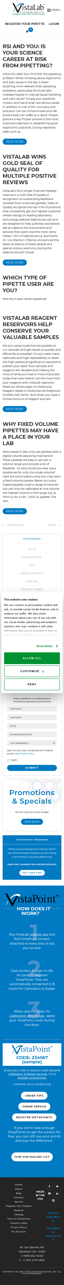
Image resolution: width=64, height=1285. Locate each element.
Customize (29, 671)
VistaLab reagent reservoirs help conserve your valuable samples (31, 327)
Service (19, 1201)
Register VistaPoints (34, 1117)
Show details (44, 646)
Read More (14, 141)
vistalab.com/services (31, 1078)
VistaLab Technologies (32, 10)
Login (54, 24)
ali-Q (32, 549)
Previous (15, 525)
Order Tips (34, 1095)
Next (53, 525)
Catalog (18, 1214)
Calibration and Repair (27, 1016)
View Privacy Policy (24, 753)
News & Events (32, 573)
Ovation (32, 581)
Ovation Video (18, 1223)
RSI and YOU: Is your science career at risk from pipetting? (27, 56)
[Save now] (32, 809)
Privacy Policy (19, 1227)
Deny (32, 684)
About (19, 1189)
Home (18, 1184)
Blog (19, 1193)
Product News (32, 589)
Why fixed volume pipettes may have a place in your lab (30, 433)
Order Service (34, 1106)
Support (19, 1210)
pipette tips (39, 934)
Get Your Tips (32, 873)
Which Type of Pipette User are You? (28, 283)
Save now (32, 821)
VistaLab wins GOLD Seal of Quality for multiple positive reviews (30, 169)
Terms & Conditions (18, 1218)
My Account (19, 1231)
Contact (19, 1197)
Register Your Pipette (25, 24)
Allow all (32, 658)
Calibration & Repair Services (27, 1074)
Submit (32, 767)
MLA (32, 565)
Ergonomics (32, 557)
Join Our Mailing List (32, 1156)
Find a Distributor (53, 1216)
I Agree (13, 760)
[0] (27, 31)
